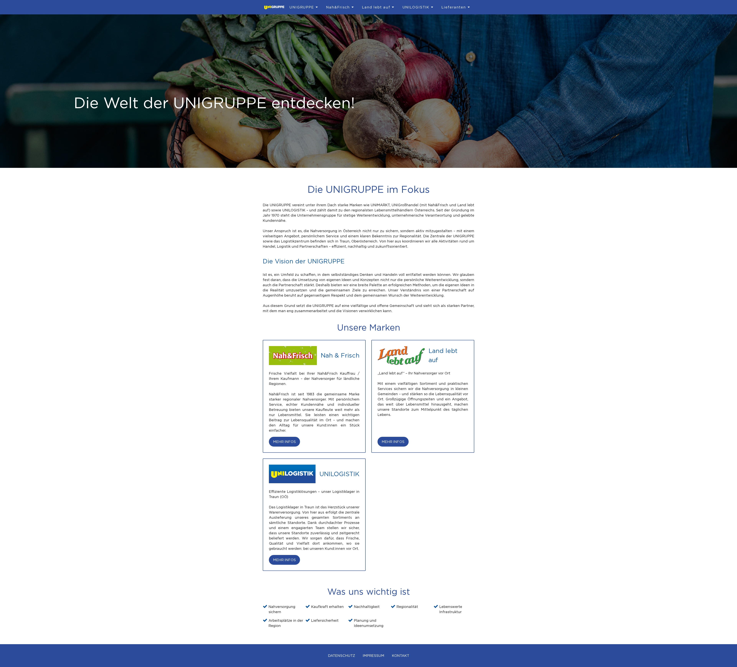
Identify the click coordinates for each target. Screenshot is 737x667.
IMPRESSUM (373, 656)
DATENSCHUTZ (341, 656)
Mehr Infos (284, 442)
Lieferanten (453, 7)
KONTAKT (400, 656)
